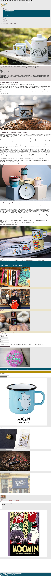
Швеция (48, 260)
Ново (4, 8)
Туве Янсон (37, 260)
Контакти (5, 20)
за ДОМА (7, 16)
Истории (5, 9)
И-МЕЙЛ (2, 341)
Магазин (4, 21)
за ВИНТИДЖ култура (9, 10)
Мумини (17, 260)
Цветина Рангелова (5, 71)
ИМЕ (1, 339)
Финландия (41, 260)
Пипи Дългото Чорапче (24, 260)
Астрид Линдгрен (6, 260)
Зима (11, 260)
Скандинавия (31, 260)
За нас (4, 19)
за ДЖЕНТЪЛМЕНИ (9, 11)
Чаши (45, 260)
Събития (5, 17)
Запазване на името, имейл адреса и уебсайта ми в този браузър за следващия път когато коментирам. (22, 344)
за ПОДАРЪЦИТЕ (8, 12)
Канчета (14, 260)
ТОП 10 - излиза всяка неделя (7, 503)
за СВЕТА (7, 15)
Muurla (1, 260)
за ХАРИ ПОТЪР (8, 13)
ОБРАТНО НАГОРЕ (4, 575)
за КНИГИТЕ (7, 14)
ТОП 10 (4, 18)
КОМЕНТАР (2, 336)
